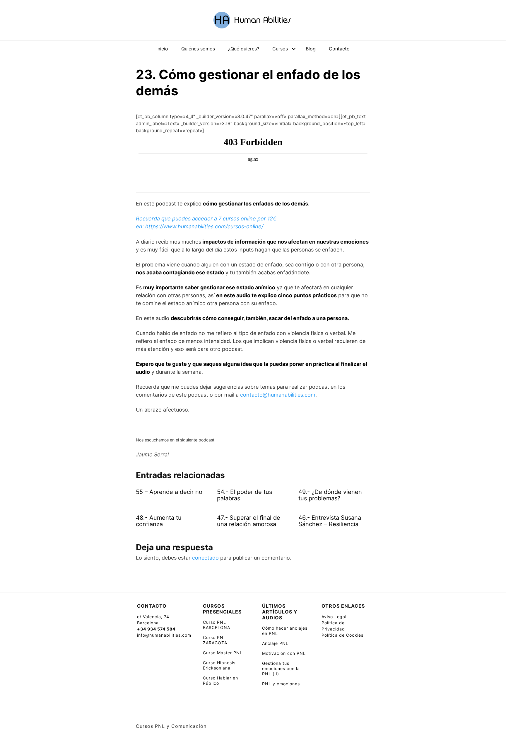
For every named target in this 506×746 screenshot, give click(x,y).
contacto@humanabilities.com (277, 395)
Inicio (162, 49)
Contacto (339, 49)
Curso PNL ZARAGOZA (215, 640)
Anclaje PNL (275, 643)
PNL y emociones (281, 683)
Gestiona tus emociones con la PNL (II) (281, 668)
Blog (311, 49)
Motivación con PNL (284, 653)
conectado (205, 558)
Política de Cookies (342, 635)
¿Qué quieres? (243, 49)
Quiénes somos (198, 49)
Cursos (280, 49)
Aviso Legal (334, 616)
